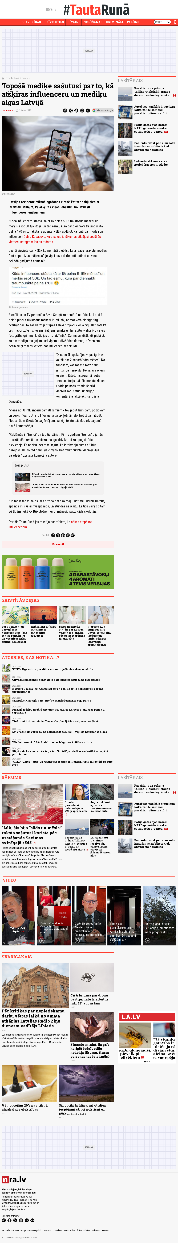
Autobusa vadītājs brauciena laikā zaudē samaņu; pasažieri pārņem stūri (154, 110)
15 (166, 132)
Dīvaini (73, 22)
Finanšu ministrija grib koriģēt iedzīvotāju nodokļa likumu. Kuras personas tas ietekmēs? (90, 1050)
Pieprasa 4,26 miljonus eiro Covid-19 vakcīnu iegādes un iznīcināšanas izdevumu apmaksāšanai (99, 635)
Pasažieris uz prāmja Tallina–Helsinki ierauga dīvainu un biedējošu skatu (153, 91)
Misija (23, 1230)
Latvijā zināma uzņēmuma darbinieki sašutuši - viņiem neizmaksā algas (59, 731)
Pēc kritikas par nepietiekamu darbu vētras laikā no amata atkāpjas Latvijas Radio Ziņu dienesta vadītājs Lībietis (33, 1018)
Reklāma (15, 1230)
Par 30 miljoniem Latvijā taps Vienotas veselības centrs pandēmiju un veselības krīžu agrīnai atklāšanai (14, 634)
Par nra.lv (6, 1230)
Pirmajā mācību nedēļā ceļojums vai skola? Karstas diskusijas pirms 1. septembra (58, 711)
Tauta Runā (13, 78)
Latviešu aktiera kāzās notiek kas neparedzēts (151, 162)
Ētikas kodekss (83, 1230)
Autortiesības (69, 1230)
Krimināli (114, 22)
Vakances (96, 1230)
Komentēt (58, 544)
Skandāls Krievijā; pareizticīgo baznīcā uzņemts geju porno (51, 700)
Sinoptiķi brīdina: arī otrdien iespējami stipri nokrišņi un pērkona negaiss (82, 1109)
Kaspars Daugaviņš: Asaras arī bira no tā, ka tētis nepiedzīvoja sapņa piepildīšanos (57, 690)
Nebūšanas (92, 22)
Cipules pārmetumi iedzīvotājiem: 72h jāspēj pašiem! (76, 806)
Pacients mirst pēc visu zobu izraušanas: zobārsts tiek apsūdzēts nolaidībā (154, 146)
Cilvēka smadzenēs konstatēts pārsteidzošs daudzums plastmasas (56, 679)
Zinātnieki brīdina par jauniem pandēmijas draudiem (43, 631)
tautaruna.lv (7, 110)
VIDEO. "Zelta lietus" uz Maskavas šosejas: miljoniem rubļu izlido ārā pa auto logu (62, 763)
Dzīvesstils (54, 22)
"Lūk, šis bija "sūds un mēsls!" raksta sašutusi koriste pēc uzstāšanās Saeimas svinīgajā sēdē (64, 486)
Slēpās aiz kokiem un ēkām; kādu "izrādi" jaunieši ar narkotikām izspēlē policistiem (60, 753)
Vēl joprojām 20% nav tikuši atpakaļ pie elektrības (25, 1107)
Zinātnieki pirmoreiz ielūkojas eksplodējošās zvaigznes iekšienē (55, 721)
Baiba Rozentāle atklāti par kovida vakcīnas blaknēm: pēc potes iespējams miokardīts (72, 632)
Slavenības (31, 22)
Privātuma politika (35, 1230)
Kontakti (105, 1230)
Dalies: (45, 535)
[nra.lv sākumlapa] (51, 9)
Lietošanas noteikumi (53, 1230)
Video (9, 880)
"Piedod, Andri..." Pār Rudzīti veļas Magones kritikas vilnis (52, 742)
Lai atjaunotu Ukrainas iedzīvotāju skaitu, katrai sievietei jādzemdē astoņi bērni (100, 846)
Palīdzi (133, 22)
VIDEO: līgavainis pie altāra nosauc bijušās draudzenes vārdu (52, 669)
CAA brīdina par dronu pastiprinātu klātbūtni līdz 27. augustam (89, 999)
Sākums (26, 78)
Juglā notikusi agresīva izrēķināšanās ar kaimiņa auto (101, 806)
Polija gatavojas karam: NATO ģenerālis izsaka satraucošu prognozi (151, 128)
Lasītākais (130, 80)
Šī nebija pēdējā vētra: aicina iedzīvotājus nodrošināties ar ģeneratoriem (65, 475)
